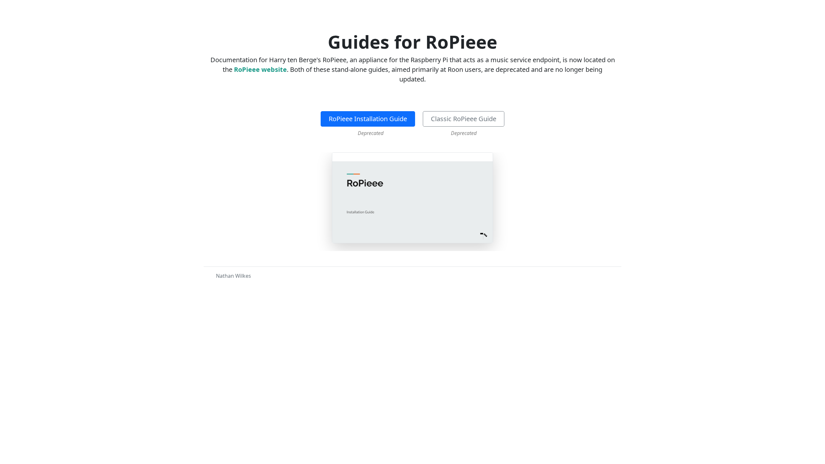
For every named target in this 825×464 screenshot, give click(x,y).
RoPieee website (260, 69)
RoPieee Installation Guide (368, 118)
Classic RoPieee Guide (463, 118)
